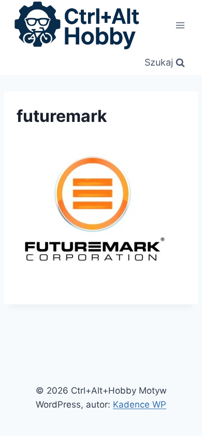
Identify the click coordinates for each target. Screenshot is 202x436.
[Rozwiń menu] (180, 25)
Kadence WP (139, 404)
